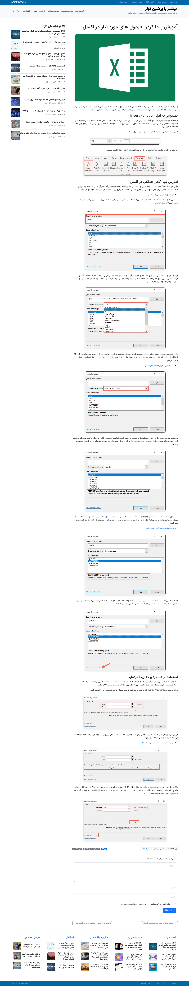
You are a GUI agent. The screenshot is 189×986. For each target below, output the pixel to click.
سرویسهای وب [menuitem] (67, 11)
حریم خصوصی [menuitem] (145, 983)
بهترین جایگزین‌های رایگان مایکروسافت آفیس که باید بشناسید (43, 44)
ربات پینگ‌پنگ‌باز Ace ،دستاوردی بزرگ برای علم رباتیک (42, 133)
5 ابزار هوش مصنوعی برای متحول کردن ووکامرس (168, 966)
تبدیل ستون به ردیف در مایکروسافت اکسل (156, 742)
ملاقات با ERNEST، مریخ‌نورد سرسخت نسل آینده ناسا (99, 966)
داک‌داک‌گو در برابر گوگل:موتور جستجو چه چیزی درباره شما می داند (133, 946)
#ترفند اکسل (77, 849)
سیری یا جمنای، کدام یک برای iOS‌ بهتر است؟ (46, 88)
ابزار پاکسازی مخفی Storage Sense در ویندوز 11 (44, 99)
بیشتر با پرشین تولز (161, 9)
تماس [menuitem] (174, 983)
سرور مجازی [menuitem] (122, 2)
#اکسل (86, 849)
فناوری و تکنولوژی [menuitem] (30, 11)
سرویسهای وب (134, 937)
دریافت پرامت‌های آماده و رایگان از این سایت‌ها (45, 122)
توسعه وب (170, 937)
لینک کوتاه (145, 849)
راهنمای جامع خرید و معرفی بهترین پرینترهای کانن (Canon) (44, 77)
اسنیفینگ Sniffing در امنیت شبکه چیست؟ (47, 66)
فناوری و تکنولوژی (99, 937)
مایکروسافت (173, 604)
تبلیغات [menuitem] (156, 983)
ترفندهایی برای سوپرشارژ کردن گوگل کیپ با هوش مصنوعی (134, 956)
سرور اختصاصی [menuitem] (136, 2)
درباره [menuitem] (165, 983)
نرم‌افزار (104, 849)
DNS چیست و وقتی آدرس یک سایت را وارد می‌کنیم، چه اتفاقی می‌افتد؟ (43, 32)
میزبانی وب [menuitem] (162, 2)
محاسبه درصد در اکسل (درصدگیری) (159, 528)
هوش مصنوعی (32, 937)
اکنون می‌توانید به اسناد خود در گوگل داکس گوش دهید (133, 966)
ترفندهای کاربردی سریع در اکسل (161, 194)
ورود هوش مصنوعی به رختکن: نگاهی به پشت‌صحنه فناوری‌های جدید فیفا (99, 956)
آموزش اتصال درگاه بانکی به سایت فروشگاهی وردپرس (168, 956)
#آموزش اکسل (95, 849)
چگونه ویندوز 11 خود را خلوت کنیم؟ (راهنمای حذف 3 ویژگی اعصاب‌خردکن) (43, 55)
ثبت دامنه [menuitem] (173, 2)
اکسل (117, 120)
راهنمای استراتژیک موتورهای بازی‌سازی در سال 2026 (43, 111)
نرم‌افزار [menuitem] (42, 11)
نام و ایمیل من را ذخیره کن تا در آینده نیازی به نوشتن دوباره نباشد (146, 904)
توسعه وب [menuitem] (79, 11)
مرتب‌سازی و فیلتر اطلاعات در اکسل (159, 365)
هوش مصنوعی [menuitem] (53, 11)
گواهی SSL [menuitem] (150, 2)
